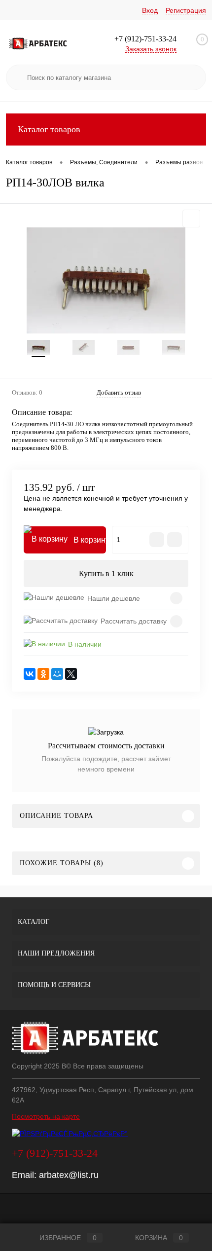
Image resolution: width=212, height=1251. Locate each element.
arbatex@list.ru (69, 1175)
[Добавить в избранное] (191, 218)
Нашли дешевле (113, 598)
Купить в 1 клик (106, 573)
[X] (71, 674)
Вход (150, 10)
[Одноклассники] (43, 674)
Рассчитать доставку (134, 621)
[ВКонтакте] (29, 674)
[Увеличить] (106, 280)
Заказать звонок (151, 49)
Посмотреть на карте (46, 1116)
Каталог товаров (49, 129)
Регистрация (186, 10)
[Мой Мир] (57, 674)
